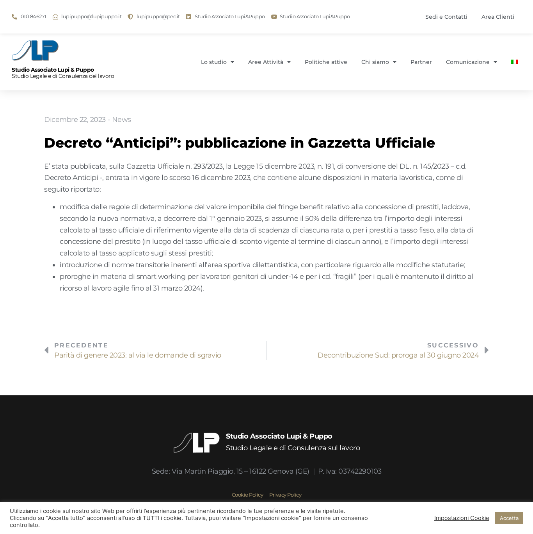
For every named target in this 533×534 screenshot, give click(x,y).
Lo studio (214, 61)
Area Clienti (497, 16)
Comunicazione (468, 61)
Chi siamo (375, 61)
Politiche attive (326, 61)
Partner (421, 61)
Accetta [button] (509, 518)
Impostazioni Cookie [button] (461, 518)
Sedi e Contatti (446, 16)
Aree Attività (265, 61)
